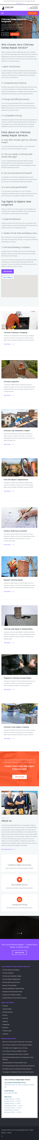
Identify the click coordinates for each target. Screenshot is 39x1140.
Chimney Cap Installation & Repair (11, 976)
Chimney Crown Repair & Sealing (11, 995)
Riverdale (5, 1006)
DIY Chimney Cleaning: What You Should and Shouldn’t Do (18, 1066)
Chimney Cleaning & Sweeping (10, 970)
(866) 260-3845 (34, 8)
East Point (5, 1027)
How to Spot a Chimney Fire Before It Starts (14, 1051)
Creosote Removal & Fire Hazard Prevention (14, 998)
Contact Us (19, 3)
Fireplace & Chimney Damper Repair (12, 991)
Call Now (5, 34)
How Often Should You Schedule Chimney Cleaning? (16, 1069)
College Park (5, 1024)
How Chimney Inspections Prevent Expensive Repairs (17, 1045)
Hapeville (5, 1021)
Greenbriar (5, 1034)
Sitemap (9, 1132)
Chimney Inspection (8, 973)
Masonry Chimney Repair (9, 985)
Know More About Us (7, 849)
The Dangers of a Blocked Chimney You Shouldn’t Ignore (18, 1072)
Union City (5, 1018)
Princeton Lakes (6, 1031)
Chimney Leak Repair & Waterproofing (13, 988)
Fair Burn (5, 1015)
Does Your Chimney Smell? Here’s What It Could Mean (17, 1042)
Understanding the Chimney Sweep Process (14, 1062)
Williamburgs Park (7, 1012)
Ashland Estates (7, 1009)
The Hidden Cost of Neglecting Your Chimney (14, 1048)
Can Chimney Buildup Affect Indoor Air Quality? (15, 1054)
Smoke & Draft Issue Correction (11, 982)
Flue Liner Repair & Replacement (11, 979)
